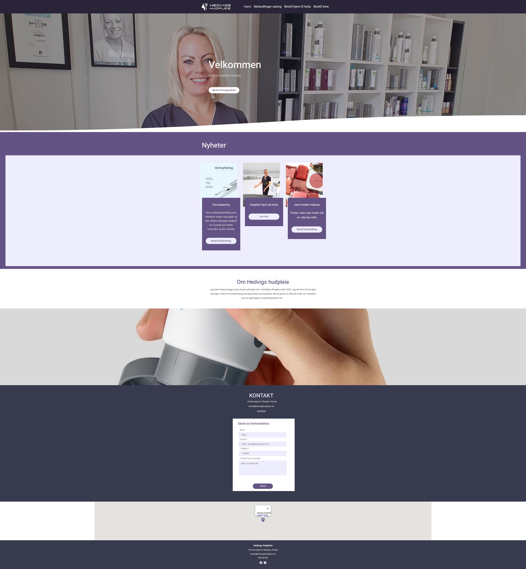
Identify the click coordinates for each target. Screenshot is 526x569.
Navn (242, 430)
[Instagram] (265, 562)
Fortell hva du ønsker (250, 458)
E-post (243, 439)
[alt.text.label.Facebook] (261, 562)
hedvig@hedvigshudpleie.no (261, 406)
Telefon (244, 449)
